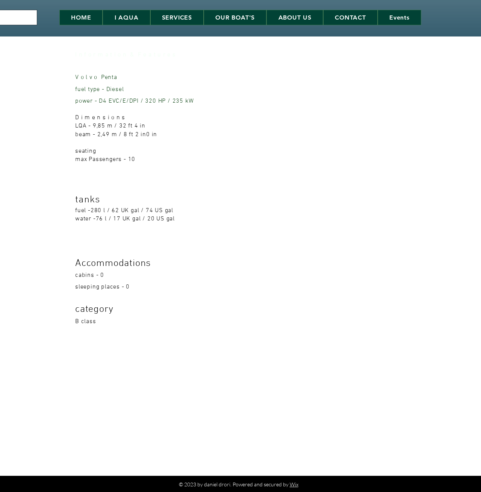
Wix (294, 484)
